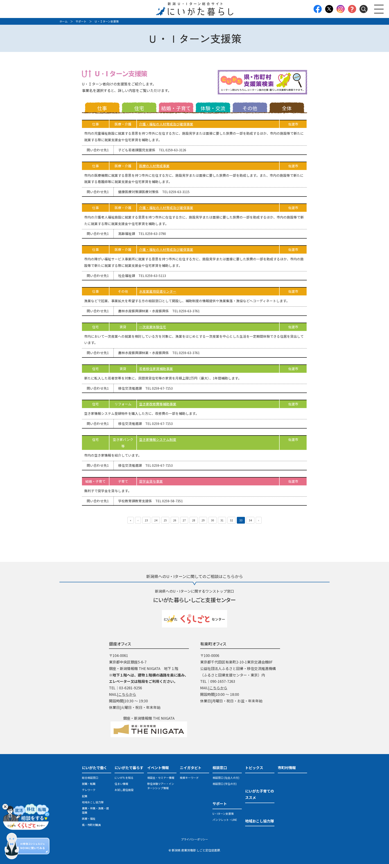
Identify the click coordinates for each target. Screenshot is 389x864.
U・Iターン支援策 (223, 813)
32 (231, 520)
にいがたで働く (94, 767)
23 (146, 520)
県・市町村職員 (91, 825)
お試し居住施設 (124, 790)
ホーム (63, 21)
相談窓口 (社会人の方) (226, 777)
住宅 (139, 108)
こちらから (127, 694)
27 (184, 520)
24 (155, 520)
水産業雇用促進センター (157, 291)
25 (165, 520)
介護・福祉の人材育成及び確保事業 (166, 124)
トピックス (254, 767)
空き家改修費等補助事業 (157, 404)
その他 (249, 108)
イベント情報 (158, 767)
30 (212, 520)
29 (203, 520)
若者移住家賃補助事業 (156, 368)
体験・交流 (213, 108)
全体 (287, 108)
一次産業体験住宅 (152, 326)
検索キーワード (189, 777)
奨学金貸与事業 (151, 481)
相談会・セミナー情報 (160, 777)
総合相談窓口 (90, 777)
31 (222, 520)
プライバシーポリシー (194, 839)
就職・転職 (88, 784)
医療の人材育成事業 (154, 165)
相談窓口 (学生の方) (225, 784)
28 (193, 520)
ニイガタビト (190, 767)
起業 (84, 796)
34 (250, 520)
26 (174, 520)
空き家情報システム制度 (157, 439)
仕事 (102, 108)
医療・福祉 (88, 818)
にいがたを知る (124, 777)
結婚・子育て (176, 108)
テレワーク (88, 790)
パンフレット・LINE (225, 820)
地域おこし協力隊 (93, 802)
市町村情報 (287, 767)
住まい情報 (121, 784)
